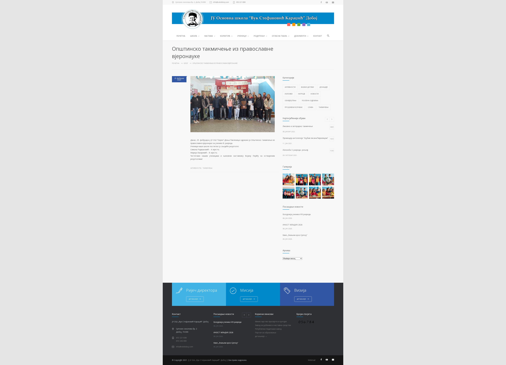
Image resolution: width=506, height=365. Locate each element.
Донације (323, 87)
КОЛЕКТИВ (225, 36)
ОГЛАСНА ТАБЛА (279, 36)
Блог (186, 63)
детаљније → (261, 336)
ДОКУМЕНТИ (300, 36)
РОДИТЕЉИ (259, 36)
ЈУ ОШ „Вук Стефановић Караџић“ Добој (207, 360)
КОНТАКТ (317, 36)
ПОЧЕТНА (180, 36)
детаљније (193, 299)
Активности (195, 168)
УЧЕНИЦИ (241, 36)
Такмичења (207, 168)
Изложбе (289, 94)
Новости (315, 94)
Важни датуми (307, 87)
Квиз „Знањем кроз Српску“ (295, 235)
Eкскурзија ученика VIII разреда (297, 214)
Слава (310, 107)
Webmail (311, 360)
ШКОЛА (193, 36)
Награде (301, 94)
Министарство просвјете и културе (271, 321)
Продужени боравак (293, 107)
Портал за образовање (265, 332)
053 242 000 (181, 341)
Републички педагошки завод (268, 329)
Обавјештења (290, 100)
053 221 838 (240, 2)
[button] (328, 36)
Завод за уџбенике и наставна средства (273, 325)
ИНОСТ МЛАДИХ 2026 (292, 224)
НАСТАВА (208, 36)
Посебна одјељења (310, 100)
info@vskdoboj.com (221, 2)
